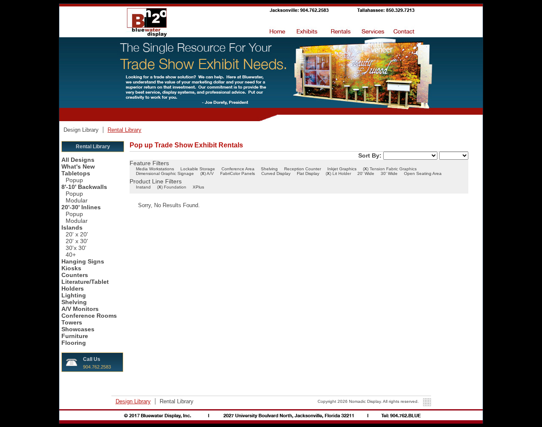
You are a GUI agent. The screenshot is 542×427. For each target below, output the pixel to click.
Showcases (77, 329)
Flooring (73, 342)
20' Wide (365, 173)
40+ (71, 254)
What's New (78, 166)
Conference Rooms (89, 315)
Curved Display (275, 173)
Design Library (82, 130)
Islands (72, 227)
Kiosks (71, 268)
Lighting (73, 295)
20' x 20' (77, 234)
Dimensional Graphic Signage (165, 173)
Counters (74, 275)
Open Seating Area (423, 173)
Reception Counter (302, 168)
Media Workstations (155, 168)
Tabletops (75, 173)
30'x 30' (76, 247)
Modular (77, 200)
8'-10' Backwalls (84, 186)
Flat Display (308, 173)
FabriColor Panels (237, 173)
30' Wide (389, 173)
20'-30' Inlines (81, 207)
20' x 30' (77, 241)
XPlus (198, 187)
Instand (143, 187)
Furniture (74, 336)
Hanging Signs (82, 261)
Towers (71, 322)
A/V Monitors (80, 308)
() (365, 168)
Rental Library (124, 130)
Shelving (74, 302)
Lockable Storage (197, 168)
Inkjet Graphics (342, 168)
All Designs (77, 159)
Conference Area (237, 168)
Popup (74, 180)
